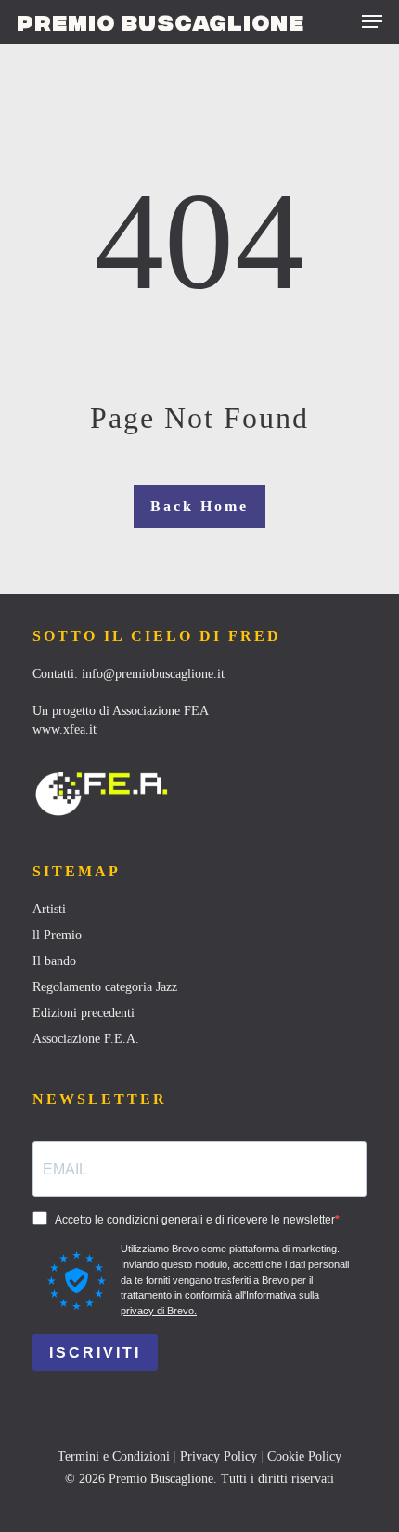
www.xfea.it (64, 729)
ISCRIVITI (95, 1353)
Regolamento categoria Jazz (104, 987)
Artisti (49, 909)
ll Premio (57, 935)
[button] (372, 21)
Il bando (54, 961)
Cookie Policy (304, 1456)
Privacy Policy (218, 1456)
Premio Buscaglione (160, 21)
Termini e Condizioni (114, 1456)
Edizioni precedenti (83, 1013)
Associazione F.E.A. (85, 1039)
